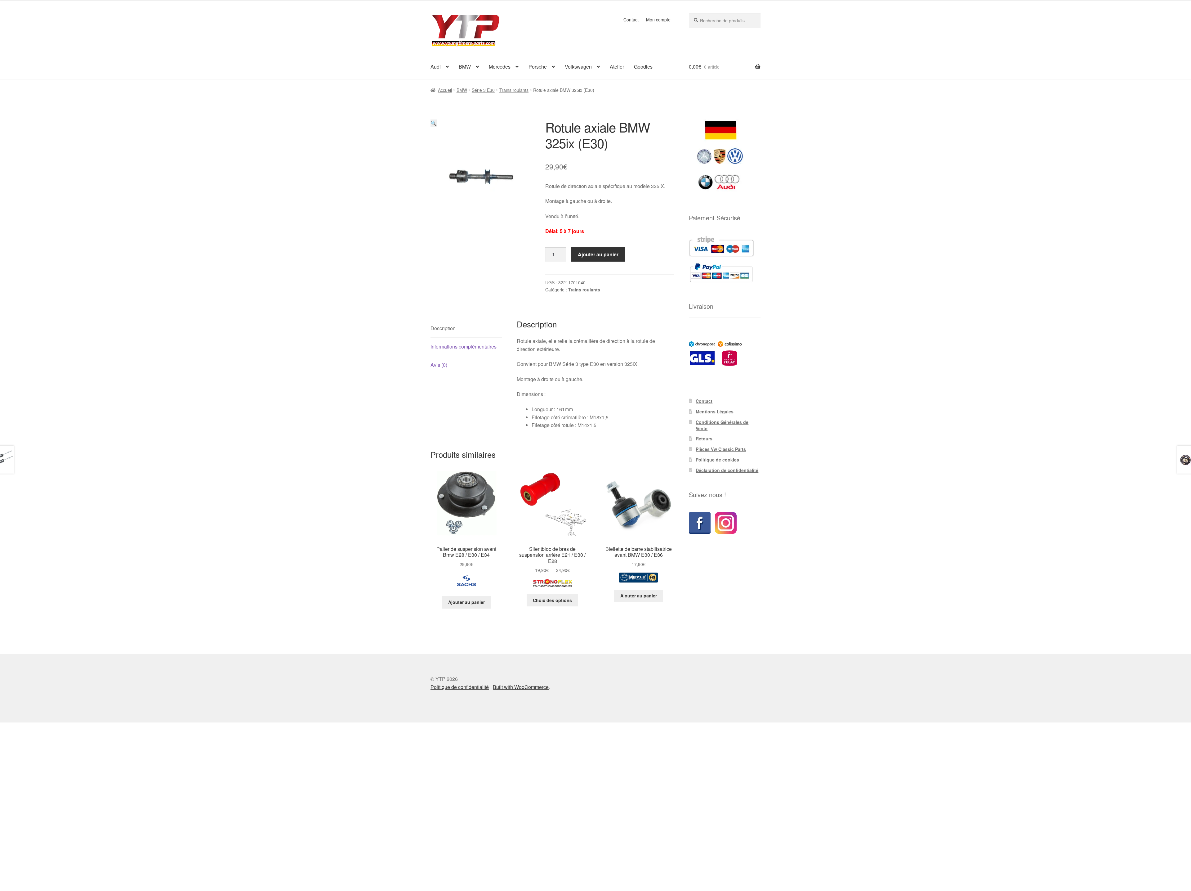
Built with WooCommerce (521, 687)
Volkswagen (578, 66)
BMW (465, 66)
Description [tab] (443, 328)
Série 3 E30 (483, 90)
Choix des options (552, 600)
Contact (631, 19)
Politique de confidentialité (459, 687)
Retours (704, 438)
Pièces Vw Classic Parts (721, 449)
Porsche (538, 66)
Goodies (643, 66)
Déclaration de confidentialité (727, 470)
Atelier (617, 66)
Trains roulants (514, 90)
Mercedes (500, 66)
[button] (433, 123)
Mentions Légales (715, 411)
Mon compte (658, 19)
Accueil (445, 90)
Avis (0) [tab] (438, 364)
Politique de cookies (717, 460)
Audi (435, 66)
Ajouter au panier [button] (466, 602)
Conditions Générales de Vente (722, 425)
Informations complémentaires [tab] (463, 346)
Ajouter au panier (598, 254)
